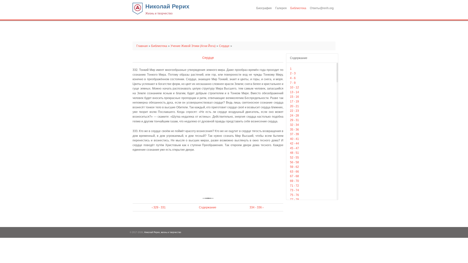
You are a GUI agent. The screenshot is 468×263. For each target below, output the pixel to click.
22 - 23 (294, 110)
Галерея (281, 8)
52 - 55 (294, 157)
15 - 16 (294, 96)
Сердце (224, 45)
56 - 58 (294, 162)
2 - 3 (293, 73)
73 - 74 (294, 190)
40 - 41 (294, 138)
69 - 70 (294, 180)
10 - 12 (294, 87)
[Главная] (138, 13)
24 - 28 (294, 115)
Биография (264, 8)
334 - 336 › (256, 207)
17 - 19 (294, 101)
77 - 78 (294, 199)
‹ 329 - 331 (159, 207)
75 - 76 (294, 195)
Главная (142, 45)
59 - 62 (294, 166)
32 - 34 (294, 124)
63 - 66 (294, 171)
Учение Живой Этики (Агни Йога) (193, 45)
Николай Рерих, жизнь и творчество (162, 232)
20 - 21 (294, 106)
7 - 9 (293, 82)
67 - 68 (294, 176)
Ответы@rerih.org (322, 8)
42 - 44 (294, 143)
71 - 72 (294, 185)
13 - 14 (294, 92)
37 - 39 (294, 134)
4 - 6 (293, 78)
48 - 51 (294, 152)
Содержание (207, 207)
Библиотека (298, 8)
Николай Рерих (167, 9)
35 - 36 (294, 129)
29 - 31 (294, 120)
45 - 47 (294, 148)
